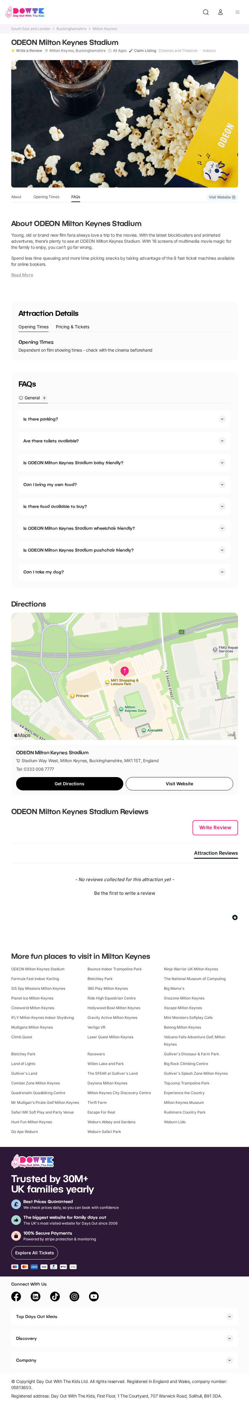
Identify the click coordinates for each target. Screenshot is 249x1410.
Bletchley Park (100, 978)
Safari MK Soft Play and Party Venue (42, 1112)
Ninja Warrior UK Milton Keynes (191, 969)
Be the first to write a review (124, 893)
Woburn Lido (175, 1122)
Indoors (209, 51)
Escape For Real (101, 1112)
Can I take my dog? (43, 571)
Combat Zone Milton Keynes (35, 1083)
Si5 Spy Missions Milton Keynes (38, 988)
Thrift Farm (97, 1102)
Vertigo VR (96, 1027)
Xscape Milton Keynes (183, 1008)
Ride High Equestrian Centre (111, 998)
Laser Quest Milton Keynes (110, 1037)
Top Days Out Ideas (36, 1316)
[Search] (206, 12)
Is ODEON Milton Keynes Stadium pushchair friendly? (78, 550)
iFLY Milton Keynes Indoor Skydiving (42, 1017)
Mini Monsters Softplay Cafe (188, 1017)
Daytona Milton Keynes (107, 1083)
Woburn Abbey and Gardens (111, 1122)
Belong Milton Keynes (182, 1027)
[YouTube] (94, 1297)
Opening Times (46, 196)
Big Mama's (174, 988)
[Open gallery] (124, 124)
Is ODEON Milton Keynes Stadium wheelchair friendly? (79, 528)
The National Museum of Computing (195, 978)
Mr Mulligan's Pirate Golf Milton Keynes (45, 1102)
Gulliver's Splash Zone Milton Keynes (196, 1073)
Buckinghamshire (71, 29)
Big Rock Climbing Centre (186, 1063)
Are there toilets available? (51, 440)
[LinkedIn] (35, 1297)
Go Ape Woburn (24, 1131)
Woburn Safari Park (104, 1131)
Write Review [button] (215, 827)
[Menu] (237, 12)
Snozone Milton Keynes (184, 998)
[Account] (220, 12)
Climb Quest (21, 1037)
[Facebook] (16, 1297)
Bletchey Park (23, 1054)
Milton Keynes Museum (184, 1102)
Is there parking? (40, 418)
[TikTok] (55, 1297)
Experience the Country (184, 1092)
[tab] (34, 327)
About (16, 196)
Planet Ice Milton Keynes (32, 998)
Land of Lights (23, 1063)
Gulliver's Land (24, 1073)
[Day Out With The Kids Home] (25, 12)
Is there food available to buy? (55, 506)
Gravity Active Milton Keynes (112, 1017)
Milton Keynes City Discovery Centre (119, 1092)
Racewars (96, 1054)
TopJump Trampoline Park (187, 1083)
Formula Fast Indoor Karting (35, 978)
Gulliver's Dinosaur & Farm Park (191, 1054)
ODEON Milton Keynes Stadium (38, 969)
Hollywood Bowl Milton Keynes (113, 1008)
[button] (124, 892)
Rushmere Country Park (185, 1112)
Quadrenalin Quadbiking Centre (38, 1092)
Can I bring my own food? (50, 484)
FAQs (75, 196)
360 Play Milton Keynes (107, 988)
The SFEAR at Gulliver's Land (112, 1073)
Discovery (26, 1338)
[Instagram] (74, 1297)
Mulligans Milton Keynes (32, 1027)
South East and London (30, 29)
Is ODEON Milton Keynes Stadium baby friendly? (73, 462)
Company (26, 1360)
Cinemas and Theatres (178, 51)
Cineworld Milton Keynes (32, 1008)
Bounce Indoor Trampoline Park (114, 969)
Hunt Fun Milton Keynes (31, 1122)
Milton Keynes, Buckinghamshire (77, 51)
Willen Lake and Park (105, 1063)
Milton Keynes (105, 29)
